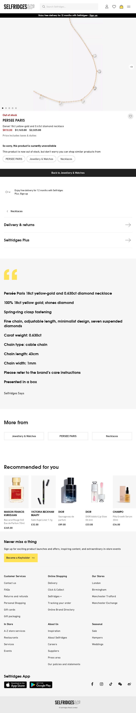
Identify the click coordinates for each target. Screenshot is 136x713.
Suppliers (53, 650)
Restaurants (11, 637)
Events (8, 650)
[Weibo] (129, 686)
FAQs (7, 589)
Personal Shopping (15, 602)
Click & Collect (56, 589)
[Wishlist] (114, 6)
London (96, 582)
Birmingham (99, 589)
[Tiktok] (110, 686)
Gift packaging (12, 616)
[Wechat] (120, 686)
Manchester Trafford (104, 596)
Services (9, 644)
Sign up (94, 15)
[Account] (106, 6)
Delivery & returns (19, 224)
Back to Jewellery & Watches (68, 172)
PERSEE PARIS (14, 120)
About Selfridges (57, 637)
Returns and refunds (16, 596)
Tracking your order (59, 602)
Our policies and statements (64, 664)
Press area (54, 657)
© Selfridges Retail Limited (68, 708)
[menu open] (128, 6)
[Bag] (121, 6)
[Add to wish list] (130, 116)
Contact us (10, 582)
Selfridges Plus (16, 240)
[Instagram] (101, 686)
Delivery (52, 582)
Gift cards (9, 609)
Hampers (97, 637)
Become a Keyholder (18, 557)
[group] (68, 503)
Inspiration (54, 630)
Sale (94, 630)
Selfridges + (55, 596)
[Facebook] (92, 686)
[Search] (43, 6)
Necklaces (17, 211)
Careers (52, 644)
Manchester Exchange (104, 602)
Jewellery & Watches (24, 436)
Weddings (97, 644)
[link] (15, 521)
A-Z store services (14, 630)
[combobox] (71, 6)
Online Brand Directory (61, 609)
